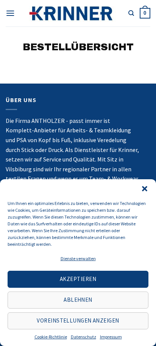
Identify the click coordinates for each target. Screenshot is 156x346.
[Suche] (131, 13)
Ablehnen (78, 299)
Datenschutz (83, 337)
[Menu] (10, 13)
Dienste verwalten (78, 258)
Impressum (111, 337)
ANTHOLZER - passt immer (66, 120)
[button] (144, 188)
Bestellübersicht (78, 47)
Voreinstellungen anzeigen (78, 320)
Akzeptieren (78, 278)
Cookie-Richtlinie (50, 337)
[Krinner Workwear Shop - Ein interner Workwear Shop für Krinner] (71, 13)
